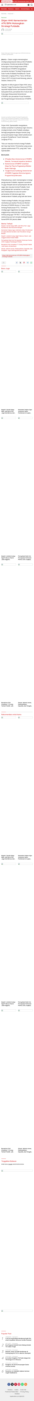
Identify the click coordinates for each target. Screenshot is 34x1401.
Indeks (16, 1390)
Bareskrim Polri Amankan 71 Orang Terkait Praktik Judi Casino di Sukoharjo (16, 245)
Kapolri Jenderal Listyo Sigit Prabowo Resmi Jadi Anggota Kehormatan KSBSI (16, 236)
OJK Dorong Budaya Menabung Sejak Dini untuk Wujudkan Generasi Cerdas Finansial (18, 1339)
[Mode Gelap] (29, 4)
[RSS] (25, 1384)
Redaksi (10, 1390)
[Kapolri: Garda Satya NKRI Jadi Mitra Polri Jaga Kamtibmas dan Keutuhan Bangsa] (8, 339)
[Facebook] (8, 1384)
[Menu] (2, 4)
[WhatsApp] (22, 1384)
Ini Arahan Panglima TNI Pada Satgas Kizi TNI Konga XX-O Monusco (17, 1359)
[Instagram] (18, 1384)
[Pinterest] (15, 1384)
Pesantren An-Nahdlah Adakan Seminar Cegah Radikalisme (17, 1372)
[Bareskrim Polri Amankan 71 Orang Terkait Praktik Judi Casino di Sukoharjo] (8, 632)
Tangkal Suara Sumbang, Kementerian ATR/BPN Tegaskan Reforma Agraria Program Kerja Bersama (18, 173)
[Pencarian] (32, 4)
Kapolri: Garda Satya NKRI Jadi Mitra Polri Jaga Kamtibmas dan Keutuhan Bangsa (15, 226)
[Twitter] (12, 1384)
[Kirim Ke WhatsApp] (31, 262)
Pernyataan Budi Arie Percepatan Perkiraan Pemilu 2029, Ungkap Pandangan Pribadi (16, 241)
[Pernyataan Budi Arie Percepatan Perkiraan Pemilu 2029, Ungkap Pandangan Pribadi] (25, 485)
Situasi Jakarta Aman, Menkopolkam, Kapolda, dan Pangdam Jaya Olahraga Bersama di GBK (16, 249)
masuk (10, 1164)
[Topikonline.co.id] (10, 5)
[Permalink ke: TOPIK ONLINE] (2, 30)
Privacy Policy (24, 1392)
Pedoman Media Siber (11, 1392)
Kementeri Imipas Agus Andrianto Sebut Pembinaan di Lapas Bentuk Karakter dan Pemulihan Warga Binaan (17, 231)
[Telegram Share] (27, 262)
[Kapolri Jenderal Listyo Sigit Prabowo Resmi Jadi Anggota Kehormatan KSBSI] (8, 485)
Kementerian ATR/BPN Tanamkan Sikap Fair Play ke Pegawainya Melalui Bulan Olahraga (18, 166)
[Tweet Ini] (20, 262)
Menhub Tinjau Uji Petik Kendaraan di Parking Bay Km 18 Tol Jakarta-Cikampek (18, 1352)
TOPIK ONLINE (8, 29)
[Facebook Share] (16, 262)
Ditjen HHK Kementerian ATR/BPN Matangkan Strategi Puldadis (16, 256)
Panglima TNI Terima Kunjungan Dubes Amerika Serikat (17, 1365)
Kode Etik (23, 1390)
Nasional (3, 17)
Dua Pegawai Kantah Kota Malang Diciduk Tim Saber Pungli (18, 1346)
